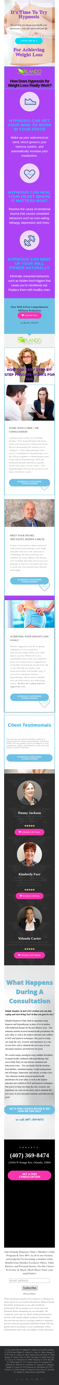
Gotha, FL (37, 1352)
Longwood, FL (41, 1365)
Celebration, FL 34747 (40, 1360)
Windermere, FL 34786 (24, 1360)
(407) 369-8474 (32, 323)
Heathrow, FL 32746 (39, 1350)
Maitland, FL (27, 1350)
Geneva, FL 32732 (21, 1367)
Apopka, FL (23, 1370)
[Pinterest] (32, 1379)
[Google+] (17, 1379)
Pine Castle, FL (42, 1370)
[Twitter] (27, 1379)
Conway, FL (12, 1360)
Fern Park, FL (45, 1355)
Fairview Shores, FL (34, 1362)
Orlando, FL (21, 1372)
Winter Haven (30, 1372)
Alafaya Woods (35, 1355)
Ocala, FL (12, 1355)
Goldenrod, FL (10, 1365)
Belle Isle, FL (20, 1365)
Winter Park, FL (16, 1350)
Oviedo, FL (29, 1352)
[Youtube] (37, 1379)
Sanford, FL (32, 1370)
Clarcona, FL (31, 1367)
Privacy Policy (29, 1294)
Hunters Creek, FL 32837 (21, 1357)
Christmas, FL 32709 (12, 1370)
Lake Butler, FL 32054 (38, 1357)
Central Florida (40, 1372)
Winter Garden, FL (16, 1362)
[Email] (42, 1379)
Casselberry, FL (30, 1365)
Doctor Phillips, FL (18, 1352)
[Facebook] (22, 1379)
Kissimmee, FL (47, 1362)
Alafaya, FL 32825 (22, 1355)
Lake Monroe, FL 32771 (45, 1367)
